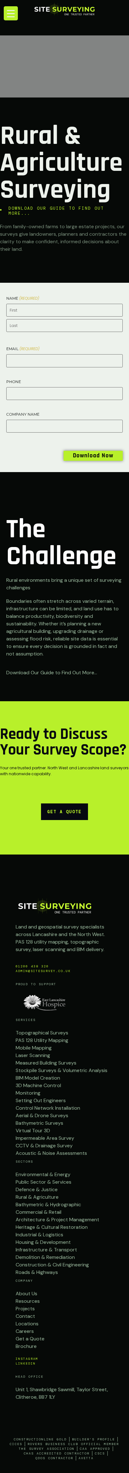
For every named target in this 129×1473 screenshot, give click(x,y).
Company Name (22, 414)
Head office (30, 1377)
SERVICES (26, 1020)
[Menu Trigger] (11, 13)
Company (24, 1281)
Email (22, 348)
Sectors (24, 1162)
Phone (13, 381)
